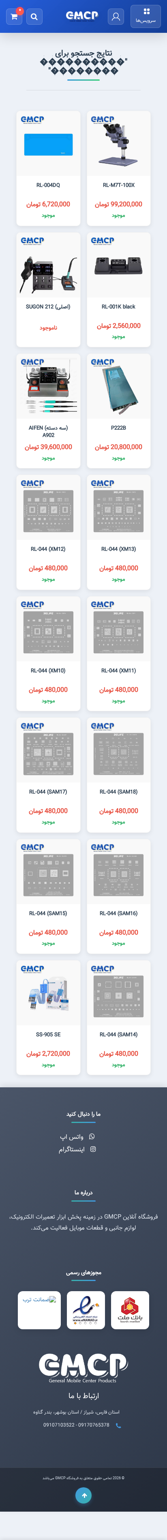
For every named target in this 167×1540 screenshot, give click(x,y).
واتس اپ (72, 1137)
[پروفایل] (116, 17)
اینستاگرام (72, 1150)
